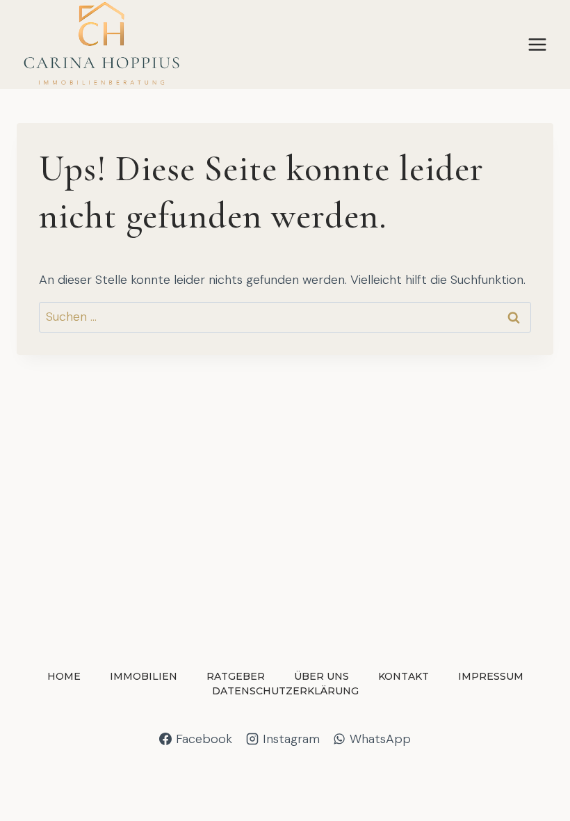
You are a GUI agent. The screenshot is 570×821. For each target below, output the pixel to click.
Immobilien (143, 676)
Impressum (490, 676)
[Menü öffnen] (537, 45)
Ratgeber (235, 676)
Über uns (321, 676)
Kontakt (403, 676)
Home (64, 676)
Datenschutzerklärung (285, 691)
